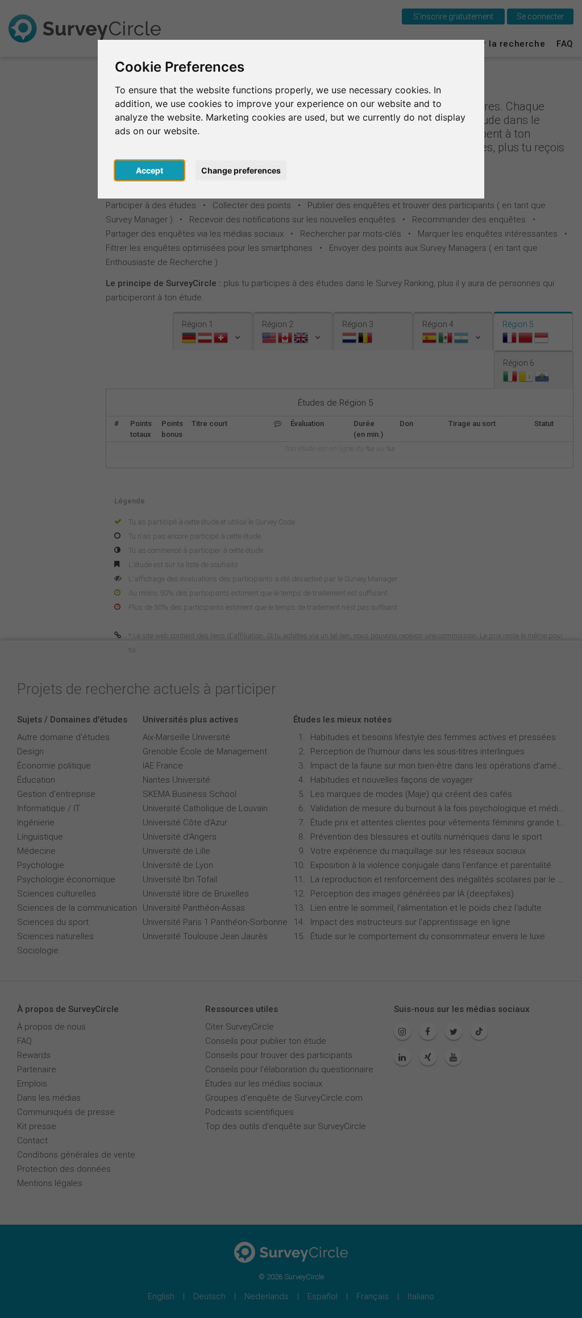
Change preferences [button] (241, 170)
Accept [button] (149, 170)
